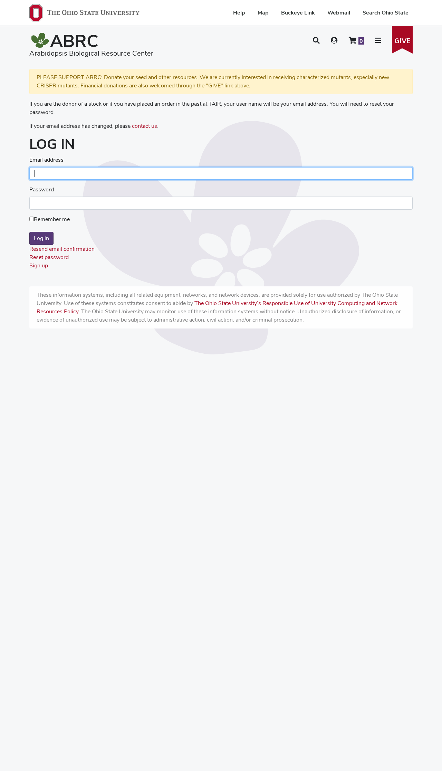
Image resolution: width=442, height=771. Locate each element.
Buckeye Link (298, 12)
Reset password (49, 257)
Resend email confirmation (62, 249)
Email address (46, 159)
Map (263, 12)
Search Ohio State (386, 12)
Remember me (52, 219)
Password (41, 189)
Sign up (38, 265)
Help (239, 12)
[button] (316, 40)
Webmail (338, 12)
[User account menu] (334, 40)
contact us (144, 126)
